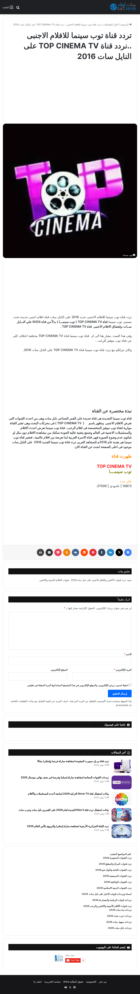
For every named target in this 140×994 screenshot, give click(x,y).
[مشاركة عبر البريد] (49, 552)
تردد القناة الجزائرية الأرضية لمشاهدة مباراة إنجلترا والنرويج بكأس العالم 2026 (68, 826)
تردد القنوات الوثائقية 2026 (118, 881)
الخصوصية (91, 981)
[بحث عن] (18, 9)
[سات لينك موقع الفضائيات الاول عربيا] (123, 7)
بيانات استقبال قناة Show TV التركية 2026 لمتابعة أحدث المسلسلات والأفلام (68, 793)
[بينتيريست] (93, 552)
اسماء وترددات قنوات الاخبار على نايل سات (110, 893)
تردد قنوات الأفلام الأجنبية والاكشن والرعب (110, 906)
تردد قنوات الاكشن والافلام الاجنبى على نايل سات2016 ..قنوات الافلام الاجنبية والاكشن (82, 580)
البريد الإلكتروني (123, 669)
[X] (119, 552)
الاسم (128, 654)
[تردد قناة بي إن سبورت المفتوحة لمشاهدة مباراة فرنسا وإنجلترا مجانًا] (122, 766)
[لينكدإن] (110, 552)
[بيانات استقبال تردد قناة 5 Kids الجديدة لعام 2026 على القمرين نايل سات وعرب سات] (122, 815)
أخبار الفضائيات (110, 24)
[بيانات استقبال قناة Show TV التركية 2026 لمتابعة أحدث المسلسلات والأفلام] (122, 799)
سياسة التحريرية (52, 981)
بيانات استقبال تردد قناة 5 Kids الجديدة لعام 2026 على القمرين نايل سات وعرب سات (64, 809)
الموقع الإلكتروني (59, 669)
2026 (85, 893)
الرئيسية (124, 24)
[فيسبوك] (128, 552)
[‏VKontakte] (75, 552)
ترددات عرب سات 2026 (119, 915)
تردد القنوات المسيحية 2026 (117, 875)
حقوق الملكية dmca (73, 981)
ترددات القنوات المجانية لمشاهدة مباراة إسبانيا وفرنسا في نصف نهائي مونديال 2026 (65, 777)
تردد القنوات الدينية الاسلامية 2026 (114, 887)
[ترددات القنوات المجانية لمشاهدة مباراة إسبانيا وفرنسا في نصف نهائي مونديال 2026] (122, 782)
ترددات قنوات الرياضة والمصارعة (115, 899)
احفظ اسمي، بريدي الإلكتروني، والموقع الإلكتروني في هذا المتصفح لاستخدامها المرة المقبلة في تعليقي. (78, 685)
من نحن (103, 981)
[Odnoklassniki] (66, 552)
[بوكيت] (58, 552)
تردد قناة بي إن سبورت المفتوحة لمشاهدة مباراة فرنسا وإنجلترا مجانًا (73, 761)
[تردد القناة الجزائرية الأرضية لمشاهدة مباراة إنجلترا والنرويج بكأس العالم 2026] (122, 831)
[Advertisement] (70, 90)
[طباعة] (40, 552)
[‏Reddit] (84, 552)
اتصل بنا (38, 981)
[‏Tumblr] (101, 552)
